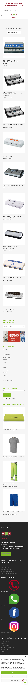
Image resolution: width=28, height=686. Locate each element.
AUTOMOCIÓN (6, 349)
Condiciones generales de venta (9, 573)
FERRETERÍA (5, 359)
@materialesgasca (6, 632)
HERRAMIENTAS (6, 365)
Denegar (14, 676)
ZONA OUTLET (6, 383)
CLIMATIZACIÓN (6, 354)
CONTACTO (6, 554)
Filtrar (7, 395)
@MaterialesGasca (6, 619)
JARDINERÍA (5, 372)
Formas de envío (5, 567)
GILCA (4, 362)
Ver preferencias (14, 680)
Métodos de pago (6, 569)
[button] (26, 657)
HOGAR (4, 367)
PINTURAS (5, 375)
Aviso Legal (23, 684)
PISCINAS (5, 378)
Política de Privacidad (15, 684)
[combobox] (14, 32)
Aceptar (14, 672)
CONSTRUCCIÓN (6, 357)
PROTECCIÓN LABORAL (8, 380)
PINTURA (3, 655)
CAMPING (5, 352)
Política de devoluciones (7, 571)
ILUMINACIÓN (6, 370)
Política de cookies (6, 684)
